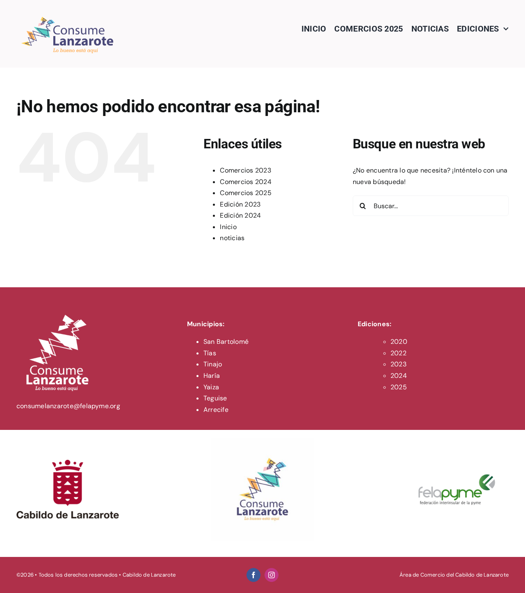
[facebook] (253, 575)
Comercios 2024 (245, 181)
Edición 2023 (240, 204)
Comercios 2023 (245, 170)
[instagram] (271, 575)
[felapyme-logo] (457, 441)
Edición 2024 (240, 215)
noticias (232, 238)
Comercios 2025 (245, 193)
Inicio (228, 227)
